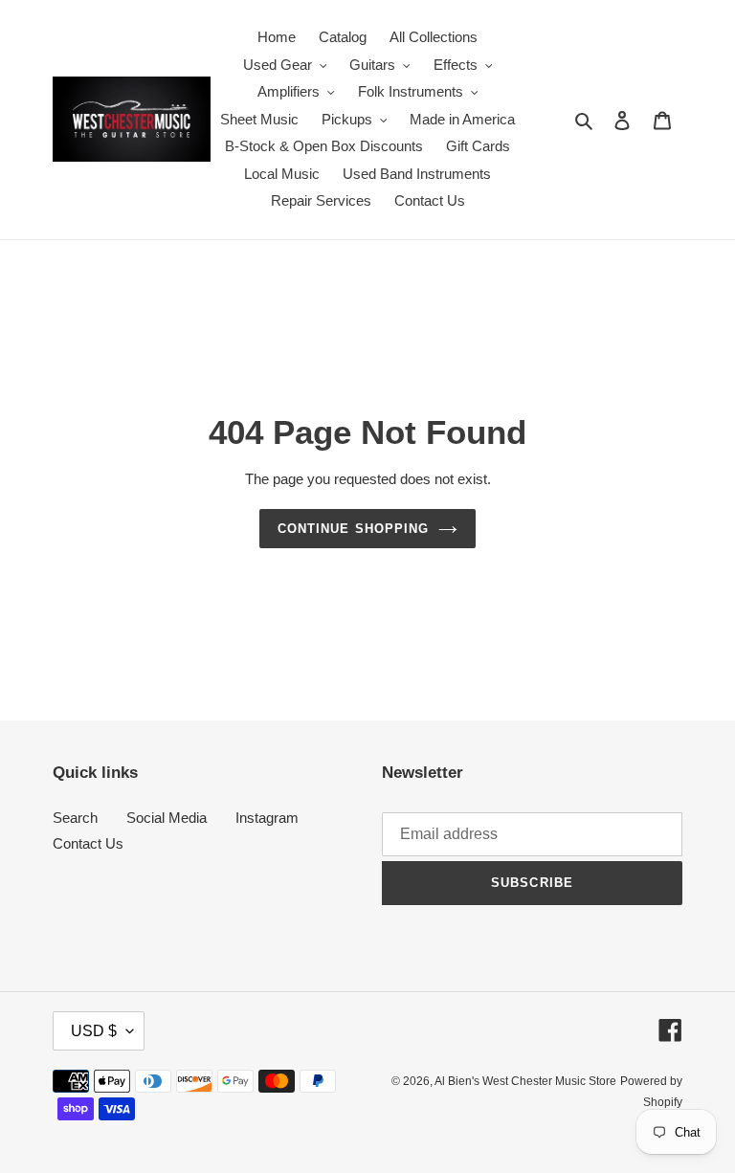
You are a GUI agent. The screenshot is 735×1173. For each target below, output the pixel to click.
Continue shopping (353, 528)
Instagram (267, 817)
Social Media (166, 817)
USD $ (94, 1031)
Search (75, 817)
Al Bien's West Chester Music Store (525, 1081)
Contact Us (88, 843)
